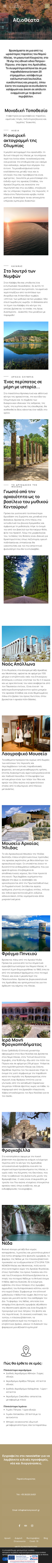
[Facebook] (19, 1526)
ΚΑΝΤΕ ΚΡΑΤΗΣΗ (47, 6)
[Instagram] (32, 1526)
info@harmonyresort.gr (29, 1510)
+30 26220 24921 (28, 1494)
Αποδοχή (8, 1559)
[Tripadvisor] (25, 1526)
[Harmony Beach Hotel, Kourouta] (16, 6)
